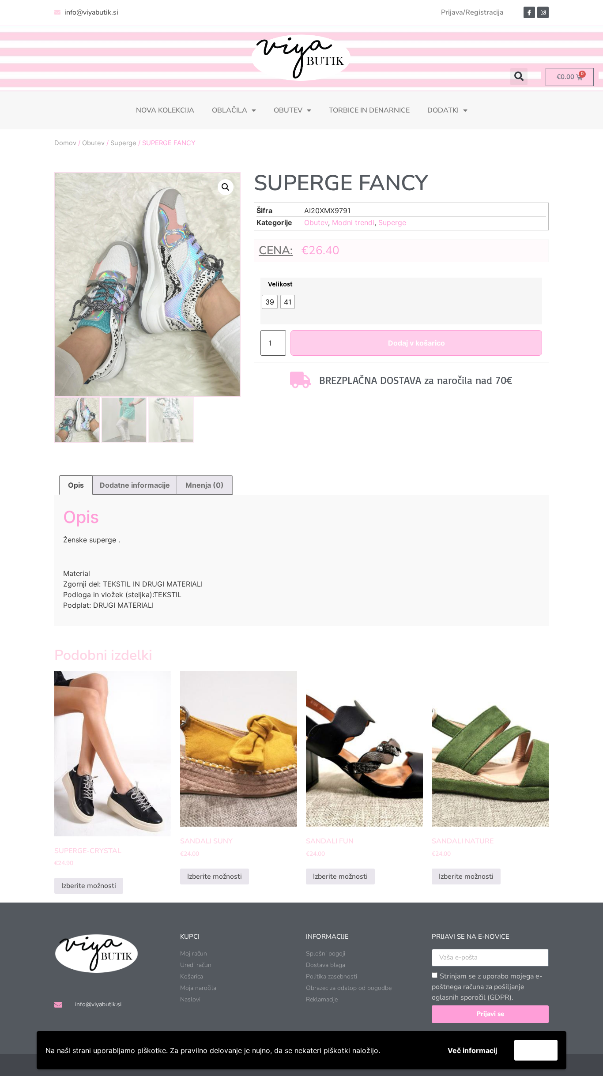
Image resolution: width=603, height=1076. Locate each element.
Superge (123, 143)
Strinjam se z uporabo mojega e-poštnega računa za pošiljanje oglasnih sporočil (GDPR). (487, 986)
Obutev (288, 110)
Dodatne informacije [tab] (135, 485)
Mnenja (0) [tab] (204, 485)
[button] (519, 76)
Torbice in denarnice (369, 110)
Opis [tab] (76, 485)
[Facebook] (529, 12)
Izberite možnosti (88, 886)
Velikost (280, 285)
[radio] (269, 302)
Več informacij (472, 1050)
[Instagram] (543, 12)
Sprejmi (536, 1050)
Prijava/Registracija (472, 12)
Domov (65, 143)
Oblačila (229, 110)
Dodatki (443, 110)
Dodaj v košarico (416, 343)
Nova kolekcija (165, 110)
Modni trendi (353, 222)
